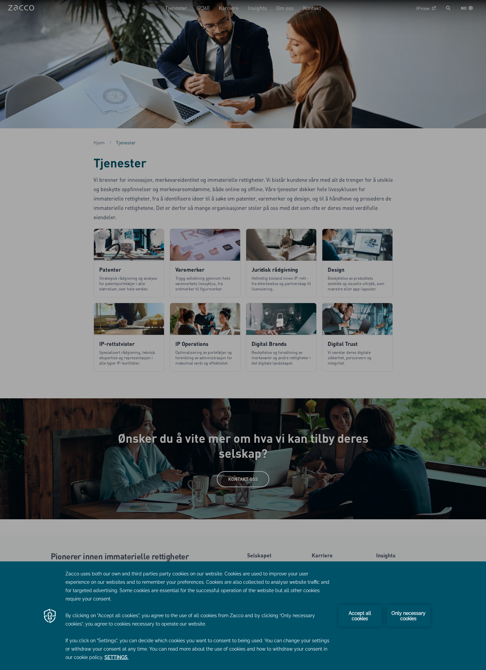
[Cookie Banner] (243, 615)
